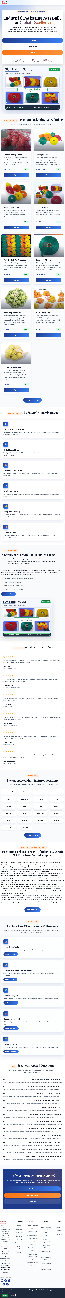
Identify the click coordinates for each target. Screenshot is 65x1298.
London (24, 813)
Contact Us (19, 1239)
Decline (12, 1295)
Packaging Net (32, 1232)
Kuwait (40, 820)
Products (19, 1232)
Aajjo (59, 1237)
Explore (16, 175)
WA (7, 1284)
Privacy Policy (19, 1243)
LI (9, 1280)
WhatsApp (34, 1195)
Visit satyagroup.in (10, 954)
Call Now (33, 52)
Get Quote (32, 40)
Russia (24, 820)
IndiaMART (59, 1227)
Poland (56, 820)
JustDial (59, 1234)
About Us (19, 1229)
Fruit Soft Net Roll (32, 1238)
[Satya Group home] (4, 2)
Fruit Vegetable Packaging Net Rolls (32, 1256)
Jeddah (56, 813)
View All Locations (33, 835)
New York (40, 813)
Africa (9, 827)
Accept (5, 1295)
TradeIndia (59, 1230)
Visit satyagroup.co (11, 1002)
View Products (32, 46)
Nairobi (8, 813)
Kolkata (8, 806)
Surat (24, 792)
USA (8, 820)
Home (19, 1225)
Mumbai (40, 792)
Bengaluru (24, 799)
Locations (19, 1236)
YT (4, 1284)
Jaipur (24, 806)
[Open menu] (62, 2)
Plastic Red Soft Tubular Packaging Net (46, 1229)
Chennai (40, 799)
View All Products (32, 400)
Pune (56, 792)
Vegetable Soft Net (32, 1235)
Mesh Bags (46, 1236)
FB (2, 1280)
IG (5, 1280)
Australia (24, 827)
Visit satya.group (10, 979)
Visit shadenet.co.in (11, 1028)
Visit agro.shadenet (11, 1051)
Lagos (56, 806)
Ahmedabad (9, 792)
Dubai (40, 806)
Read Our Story (8, 594)
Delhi (56, 799)
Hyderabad (8, 799)
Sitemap (19, 1252)
